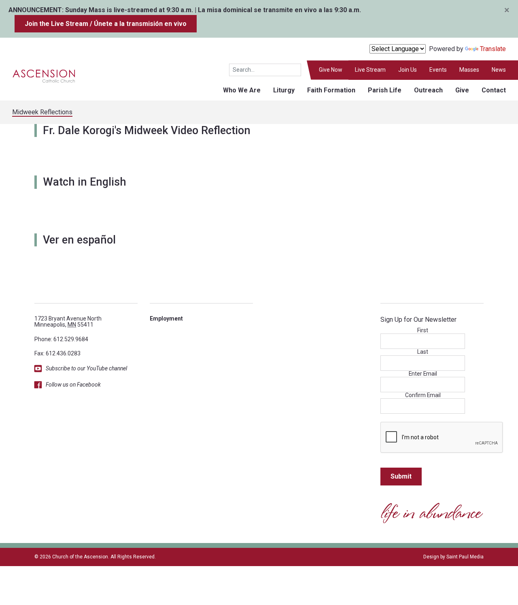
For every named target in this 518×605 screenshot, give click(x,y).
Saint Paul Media (465, 557)
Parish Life (384, 90)
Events (438, 69)
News (499, 69)
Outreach (428, 90)
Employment (166, 318)
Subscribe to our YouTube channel (86, 368)
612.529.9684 (70, 339)
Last (422, 352)
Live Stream (370, 69)
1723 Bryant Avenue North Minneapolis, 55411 (68, 321)
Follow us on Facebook (73, 384)
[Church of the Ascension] (38, 75)
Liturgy (284, 90)
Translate (493, 49)
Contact (494, 90)
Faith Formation (331, 90)
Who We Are (242, 90)
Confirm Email (423, 395)
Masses (469, 69)
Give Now (330, 69)
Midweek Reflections (42, 112)
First (422, 330)
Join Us (407, 69)
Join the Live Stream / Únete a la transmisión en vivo (106, 24)
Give (462, 90)
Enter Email (423, 374)
